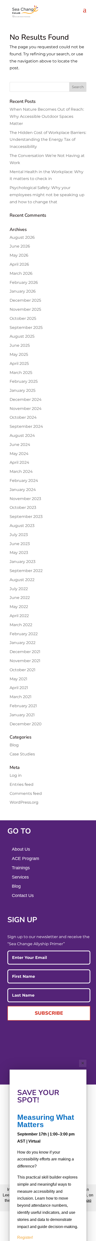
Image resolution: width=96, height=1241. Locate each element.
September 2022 (26, 570)
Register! (25, 1237)
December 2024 (26, 399)
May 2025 (19, 354)
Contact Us (23, 895)
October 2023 (23, 507)
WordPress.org (24, 802)
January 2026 (23, 291)
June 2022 (20, 597)
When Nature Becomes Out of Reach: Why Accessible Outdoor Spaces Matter (47, 116)
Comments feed (26, 793)
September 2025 (26, 327)
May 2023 (19, 552)
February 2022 (24, 634)
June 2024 (20, 444)
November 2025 (25, 309)
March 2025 (21, 372)
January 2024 (23, 489)
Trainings (21, 867)
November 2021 (25, 660)
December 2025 (25, 300)
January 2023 (22, 561)
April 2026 (19, 264)
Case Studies (22, 754)
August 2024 (22, 435)
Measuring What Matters (45, 1121)
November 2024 (26, 408)
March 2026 (21, 273)
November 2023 (25, 498)
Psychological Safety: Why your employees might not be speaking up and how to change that (47, 194)
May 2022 (19, 606)
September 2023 (26, 516)
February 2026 (24, 282)
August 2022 (22, 579)
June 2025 (20, 345)
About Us (21, 849)
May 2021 (18, 679)
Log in (16, 775)
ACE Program (25, 858)
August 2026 (22, 237)
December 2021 (25, 651)
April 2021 (19, 687)
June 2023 (20, 543)
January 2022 (22, 642)
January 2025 (22, 390)
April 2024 (19, 462)
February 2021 (23, 706)
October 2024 (23, 417)
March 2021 (21, 696)
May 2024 (19, 453)
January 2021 (22, 715)
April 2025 (19, 363)
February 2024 (24, 480)
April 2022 (19, 615)
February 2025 (24, 381)
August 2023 (22, 525)
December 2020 (26, 724)
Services (20, 877)
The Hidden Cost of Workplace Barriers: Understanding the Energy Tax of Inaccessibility (48, 139)
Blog (14, 745)
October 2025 (23, 318)
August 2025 (22, 336)
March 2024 (21, 471)
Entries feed (21, 784)
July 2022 (19, 588)
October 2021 (22, 670)
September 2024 (26, 426)
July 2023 (19, 534)
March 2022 (21, 624)
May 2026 (19, 255)
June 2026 (20, 246)
